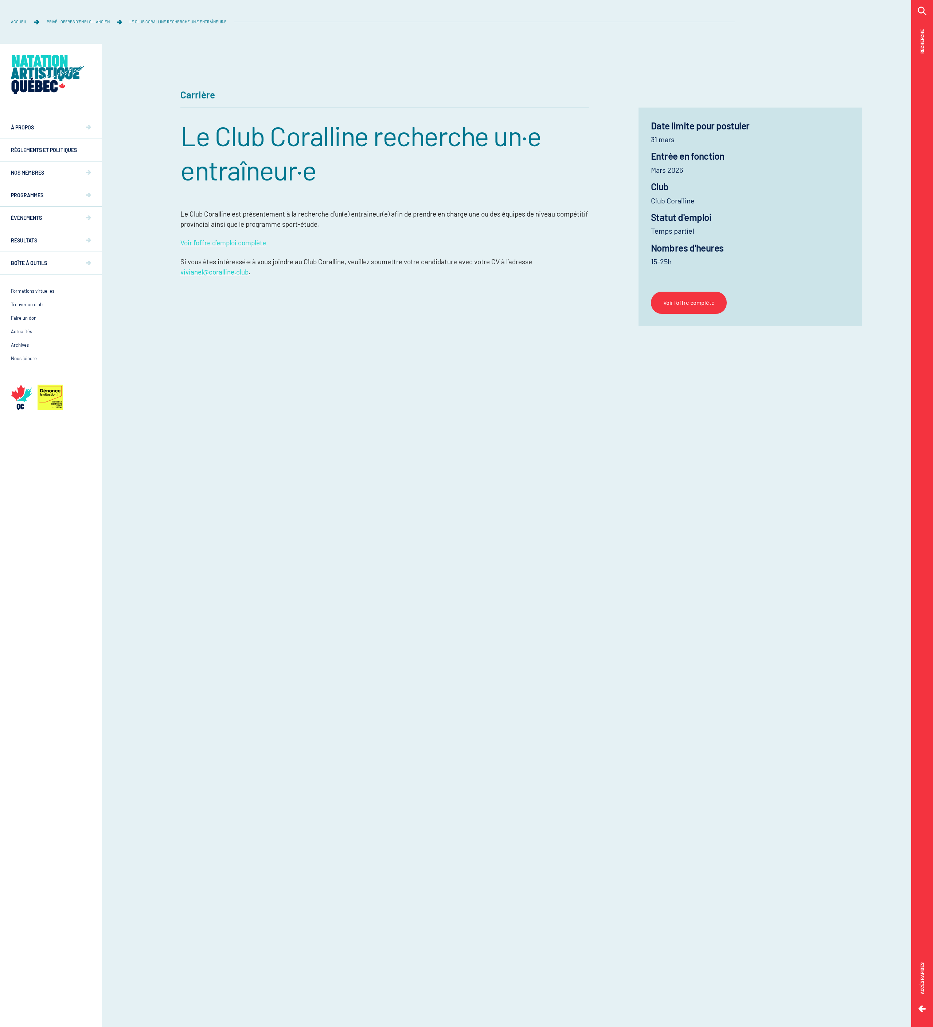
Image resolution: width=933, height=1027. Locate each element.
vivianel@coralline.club (214, 272)
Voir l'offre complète (689, 302)
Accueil (19, 21)
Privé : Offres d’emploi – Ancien (78, 21)
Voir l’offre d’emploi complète (223, 242)
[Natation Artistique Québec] (47, 74)
